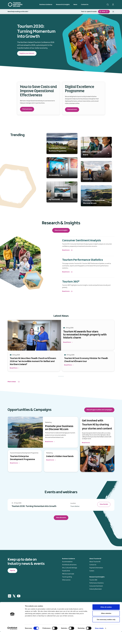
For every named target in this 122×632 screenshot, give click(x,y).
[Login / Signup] (113, 4)
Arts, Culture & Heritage (69, 568)
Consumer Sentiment (96, 586)
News (75, 4)
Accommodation (67, 561)
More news (12, 382)
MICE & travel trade (68, 574)
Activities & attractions (69, 565)
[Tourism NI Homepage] (15, 4)
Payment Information (96, 568)
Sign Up (12, 570)
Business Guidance (45, 4)
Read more (66, 250)
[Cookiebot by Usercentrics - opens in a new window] (12, 628)
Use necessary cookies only (106, 619)
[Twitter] (14, 596)
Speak (103, 11)
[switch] (54, 628)
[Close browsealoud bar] (113, 11)
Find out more (27, 109)
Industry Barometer (95, 589)
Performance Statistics (96, 583)
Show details (99, 628)
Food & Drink (66, 571)
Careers (91, 571)
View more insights (61, 230)
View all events (61, 517)
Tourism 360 (93, 580)
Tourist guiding (67, 577)
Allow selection (106, 613)
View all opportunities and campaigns (99, 410)
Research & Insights (63, 4)
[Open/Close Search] (107, 4)
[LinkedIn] (9, 596)
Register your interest (26, 53)
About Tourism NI (94, 561)
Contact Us (84, 4)
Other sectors (66, 580)
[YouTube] (19, 596)
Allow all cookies (106, 607)
